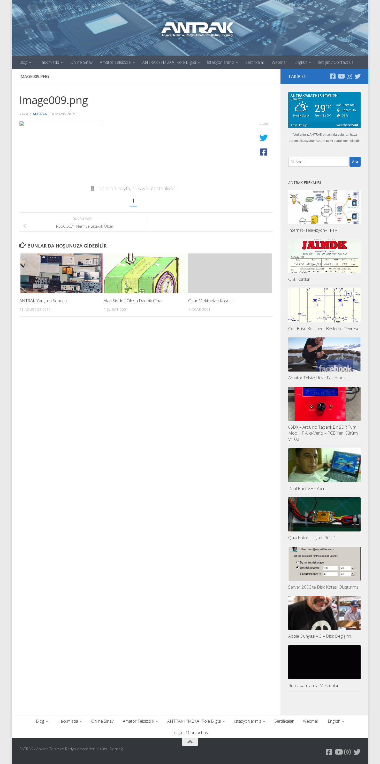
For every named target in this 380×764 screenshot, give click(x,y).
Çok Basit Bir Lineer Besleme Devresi (323, 328)
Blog (23, 62)
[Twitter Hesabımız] (357, 76)
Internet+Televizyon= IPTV (312, 230)
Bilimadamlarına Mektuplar (313, 685)
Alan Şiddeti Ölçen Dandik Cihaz (133, 301)
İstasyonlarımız (220, 62)
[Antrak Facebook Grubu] (333, 76)
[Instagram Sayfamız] (349, 76)
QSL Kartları (299, 279)
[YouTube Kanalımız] (341, 76)
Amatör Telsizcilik (115, 62)
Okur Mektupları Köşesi (210, 301)
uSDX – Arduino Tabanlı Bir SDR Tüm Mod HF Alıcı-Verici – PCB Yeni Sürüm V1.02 (323, 433)
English (300, 62)
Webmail (279, 62)
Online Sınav (81, 62)
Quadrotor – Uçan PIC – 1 (312, 538)
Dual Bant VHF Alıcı (306, 488)
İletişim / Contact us (336, 62)
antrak (40, 113)
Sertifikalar (254, 62)
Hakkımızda (49, 62)
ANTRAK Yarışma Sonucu (43, 301)
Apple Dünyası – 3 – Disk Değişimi (319, 636)
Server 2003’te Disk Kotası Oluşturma (323, 587)
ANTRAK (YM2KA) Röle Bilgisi (169, 62)
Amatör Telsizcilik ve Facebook (317, 378)
